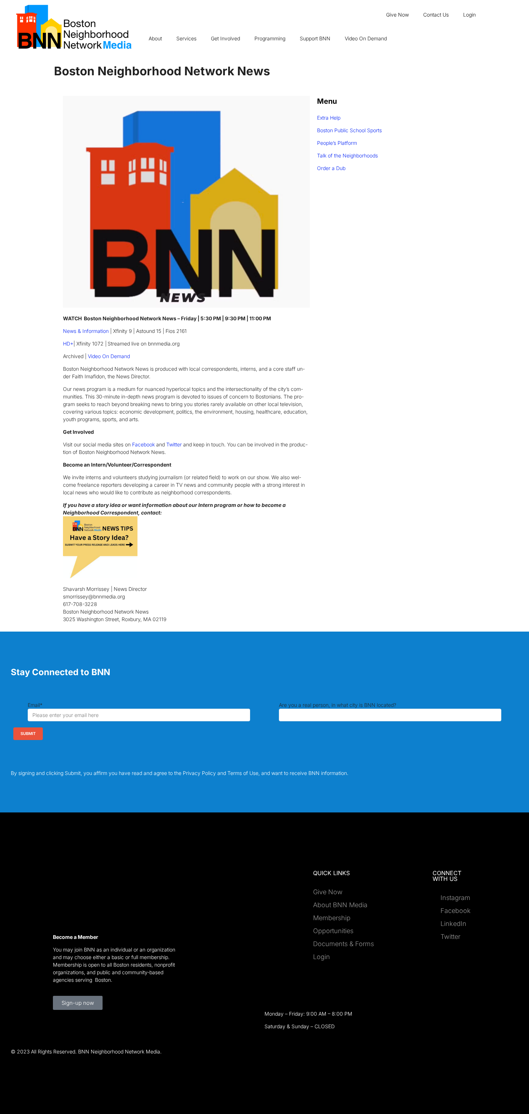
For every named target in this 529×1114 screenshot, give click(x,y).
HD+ (68, 343)
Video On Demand (366, 38)
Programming (269, 38)
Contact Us (436, 15)
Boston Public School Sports (349, 130)
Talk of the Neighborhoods (347, 155)
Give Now (397, 15)
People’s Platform (337, 143)
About (155, 38)
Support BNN (315, 38)
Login (469, 15)
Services (186, 38)
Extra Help (328, 118)
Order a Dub (331, 168)
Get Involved (225, 38)
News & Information (86, 331)
